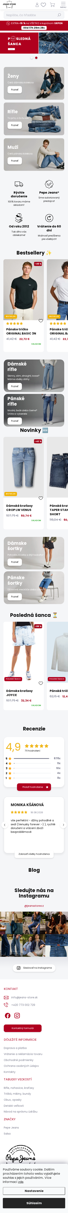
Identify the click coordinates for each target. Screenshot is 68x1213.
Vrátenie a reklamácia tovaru (23, 1054)
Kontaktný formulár (23, 1028)
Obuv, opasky (13, 1100)
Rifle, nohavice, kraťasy (19, 1088)
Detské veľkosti (14, 1106)
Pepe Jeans (11, 1127)
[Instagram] (16, 1015)
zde (20, 1182)
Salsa (7, 1133)
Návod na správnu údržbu (20, 1111)
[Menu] (63, 4)
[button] (63, 825)
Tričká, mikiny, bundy (17, 1094)
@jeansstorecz (34, 906)
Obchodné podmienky (18, 1060)
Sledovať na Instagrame (37, 967)
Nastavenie (34, 1191)
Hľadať (59, 15)
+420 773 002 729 (23, 1005)
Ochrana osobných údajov (21, 1066)
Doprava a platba (15, 1048)
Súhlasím (34, 1203)
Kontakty (9, 1072)
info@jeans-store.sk (24, 997)
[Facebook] (7, 1015)
